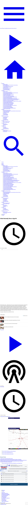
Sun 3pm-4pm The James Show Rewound (8, 107)
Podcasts (3, 109)
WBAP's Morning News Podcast (6, 110)
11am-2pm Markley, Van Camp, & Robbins (8, 86)
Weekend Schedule (5, 91)
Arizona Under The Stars (6, 128)
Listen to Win (4, 127)
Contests (3, 125)
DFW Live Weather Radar (6, 122)
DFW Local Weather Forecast (6, 121)
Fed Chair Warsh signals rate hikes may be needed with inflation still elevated (10, 459)
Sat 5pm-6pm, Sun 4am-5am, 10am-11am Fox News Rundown (10, 99)
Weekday (3, 83)
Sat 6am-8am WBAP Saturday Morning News (8, 94)
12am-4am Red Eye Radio (6, 89)
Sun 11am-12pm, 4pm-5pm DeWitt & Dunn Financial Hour (10, 105)
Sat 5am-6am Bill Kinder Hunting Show (7, 93)
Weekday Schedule (5, 84)
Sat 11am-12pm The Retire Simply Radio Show (8, 96)
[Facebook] (3, 214)
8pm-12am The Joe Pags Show (6, 88)
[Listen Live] (14, 343)
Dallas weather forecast (14, 426)
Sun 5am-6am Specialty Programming (7, 101)
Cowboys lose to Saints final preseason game (6, 458)
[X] (3, 215)
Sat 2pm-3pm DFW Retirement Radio (7, 97)
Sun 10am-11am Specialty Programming (8, 104)
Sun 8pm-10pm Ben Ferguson (6, 108)
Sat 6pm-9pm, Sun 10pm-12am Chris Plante (8, 100)
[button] (14, 317)
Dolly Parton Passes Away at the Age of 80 (6, 461)
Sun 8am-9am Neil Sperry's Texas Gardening (8, 103)
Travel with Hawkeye (5, 114)
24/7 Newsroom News (5, 116)
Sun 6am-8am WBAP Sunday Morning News (8, 102)
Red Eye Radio (2, 386)
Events (3, 129)
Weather (3, 120)
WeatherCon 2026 (5, 130)
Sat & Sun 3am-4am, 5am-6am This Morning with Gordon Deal (10, 92)
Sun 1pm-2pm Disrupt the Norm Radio (7, 106)
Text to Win (4, 126)
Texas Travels (4, 118)
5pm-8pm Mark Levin (5, 87)
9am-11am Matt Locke (5, 85)
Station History (5, 123)
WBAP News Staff (5, 117)
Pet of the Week (5, 131)
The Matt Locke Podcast (6, 112)
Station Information (5, 124)
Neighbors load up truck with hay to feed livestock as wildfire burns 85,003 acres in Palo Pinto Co (13, 460)
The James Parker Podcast (6, 111)
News (2, 115)
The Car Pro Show (5, 113)
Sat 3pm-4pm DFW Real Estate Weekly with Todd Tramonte (10, 98)
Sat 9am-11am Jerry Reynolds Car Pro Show (8, 95)
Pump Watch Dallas (5, 119)
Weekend (3, 90)
